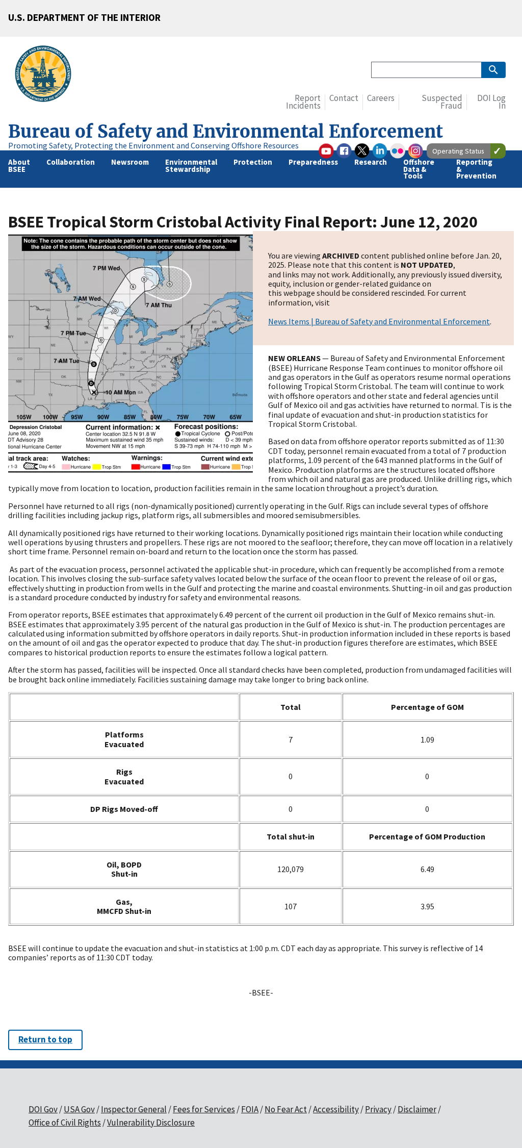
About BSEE (19, 165)
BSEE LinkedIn (379, 151)
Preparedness (313, 162)
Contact (343, 98)
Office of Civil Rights (65, 1122)
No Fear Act (286, 1109)
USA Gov (79, 1109)
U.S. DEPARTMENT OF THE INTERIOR (84, 17)
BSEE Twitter (362, 151)
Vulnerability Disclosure (151, 1122)
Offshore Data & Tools (418, 169)
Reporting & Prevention (476, 169)
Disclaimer (417, 1109)
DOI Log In (491, 102)
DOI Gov (43, 1109)
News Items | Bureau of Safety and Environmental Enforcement (379, 321)
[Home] (47, 75)
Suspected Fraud (442, 102)
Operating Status (458, 151)
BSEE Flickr (397, 151)
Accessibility (336, 1109)
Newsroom (130, 162)
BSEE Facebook (344, 151)
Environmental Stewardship (191, 165)
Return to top (45, 1039)
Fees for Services (204, 1109)
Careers (381, 98)
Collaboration (70, 162)
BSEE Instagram (415, 151)
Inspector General (134, 1109)
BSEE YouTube (326, 151)
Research (370, 162)
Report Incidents (303, 102)
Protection (252, 162)
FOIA (249, 1109)
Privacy (378, 1109)
